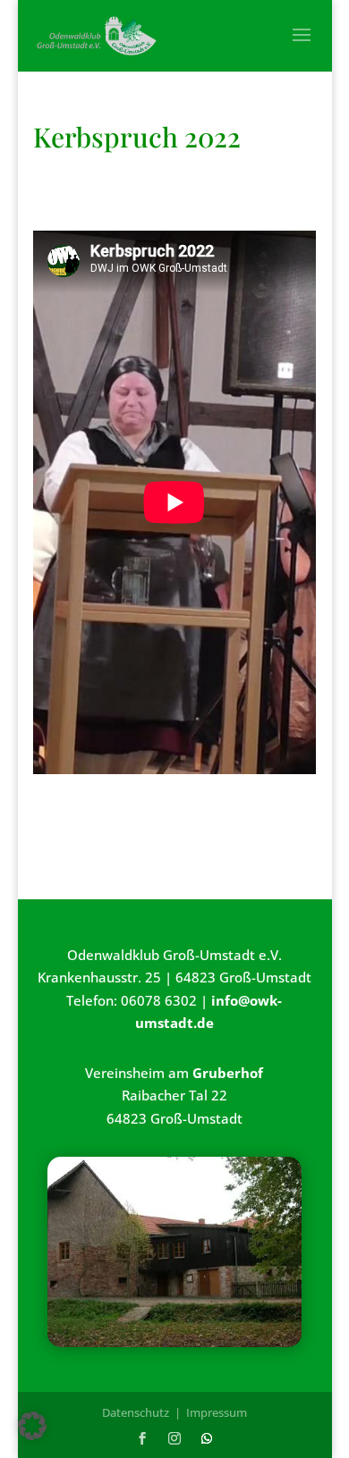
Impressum (216, 1412)
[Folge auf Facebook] (142, 1438)
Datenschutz (135, 1412)
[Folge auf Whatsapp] (206, 1438)
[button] (32, 1426)
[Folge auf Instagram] (174, 1438)
